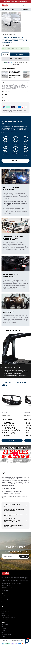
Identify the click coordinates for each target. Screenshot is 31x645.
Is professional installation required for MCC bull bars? (14, 509)
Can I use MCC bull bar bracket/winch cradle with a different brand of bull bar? (12, 520)
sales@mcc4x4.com (7, 587)
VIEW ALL (15, 160)
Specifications (6, 91)
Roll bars (4, 601)
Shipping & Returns (7, 97)
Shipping (4, 630)
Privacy (3, 636)
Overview (4, 82)
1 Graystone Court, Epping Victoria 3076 (12, 583)
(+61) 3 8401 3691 (7, 585)
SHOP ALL (12, 440)
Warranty (4, 628)
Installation (5, 94)
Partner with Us (5, 615)
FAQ (3, 626)
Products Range (5, 611)
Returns (3, 632)
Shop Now (24, 1)
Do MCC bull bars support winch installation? (13, 514)
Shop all (3, 603)
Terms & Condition (6, 634)
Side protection (5, 599)
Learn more (15, 64)
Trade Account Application (8, 617)
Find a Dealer (5, 619)
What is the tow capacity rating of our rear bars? (13, 525)
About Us (4, 609)
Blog (3, 613)
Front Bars (4, 596)
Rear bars (4, 598)
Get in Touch (5, 624)
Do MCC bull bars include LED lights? (12, 505)
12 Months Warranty (7, 100)
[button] (23, 5)
